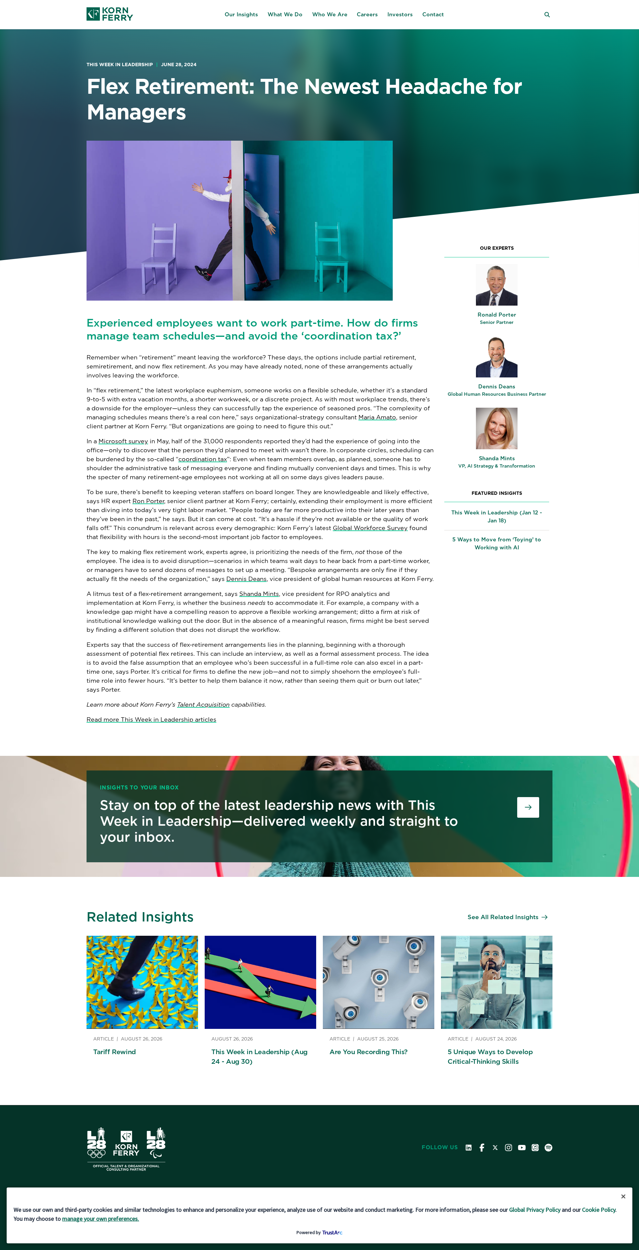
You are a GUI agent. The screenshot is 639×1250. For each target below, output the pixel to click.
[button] (241, 14)
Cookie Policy (598, 1209)
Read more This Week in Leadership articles (151, 719)
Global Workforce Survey (370, 527)
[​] (528, 807)
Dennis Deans (246, 578)
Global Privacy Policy (534, 1209)
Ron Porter (148, 500)
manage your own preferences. (100, 1218)
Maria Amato (377, 417)
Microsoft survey (123, 441)
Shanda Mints (259, 593)
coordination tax (202, 459)
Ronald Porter (497, 315)
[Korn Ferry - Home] (110, 14)
